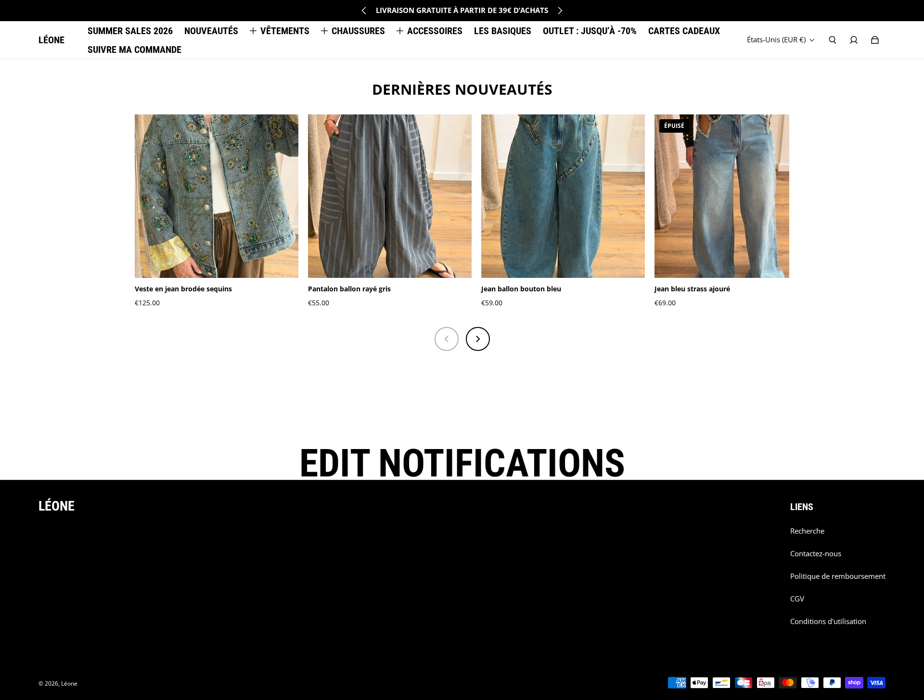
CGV (797, 599)
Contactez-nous (815, 554)
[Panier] (875, 39)
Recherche (807, 531)
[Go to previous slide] (364, 10)
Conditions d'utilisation (828, 621)
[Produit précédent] (447, 339)
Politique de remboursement (838, 576)
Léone (69, 683)
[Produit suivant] (478, 339)
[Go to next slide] (559, 10)
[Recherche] (832, 39)
